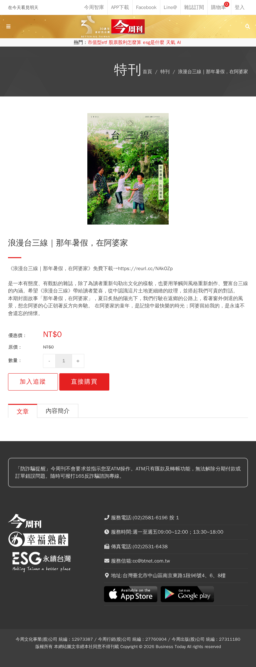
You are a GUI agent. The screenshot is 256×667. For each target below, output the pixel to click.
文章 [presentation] (23, 411)
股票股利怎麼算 (125, 42)
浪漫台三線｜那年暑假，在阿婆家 (213, 72)
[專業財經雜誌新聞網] (128, 26)
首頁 (147, 72)
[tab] (22, 410)
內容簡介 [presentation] (58, 411)
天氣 (170, 42)
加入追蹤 (33, 381)
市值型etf (97, 42)
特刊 (165, 72)
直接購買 (84, 381)
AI (179, 42)
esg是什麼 (153, 42)
